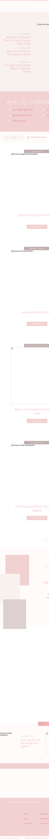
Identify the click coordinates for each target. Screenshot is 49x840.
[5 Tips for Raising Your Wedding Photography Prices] (13, 694)
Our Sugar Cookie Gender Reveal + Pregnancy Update (17, 68)
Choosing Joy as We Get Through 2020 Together (30, 743)
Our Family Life (37, 442)
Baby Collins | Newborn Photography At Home (18, 52)
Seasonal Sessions (37, 248)
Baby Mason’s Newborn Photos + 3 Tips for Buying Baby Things (17, 40)
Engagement (37, 151)
